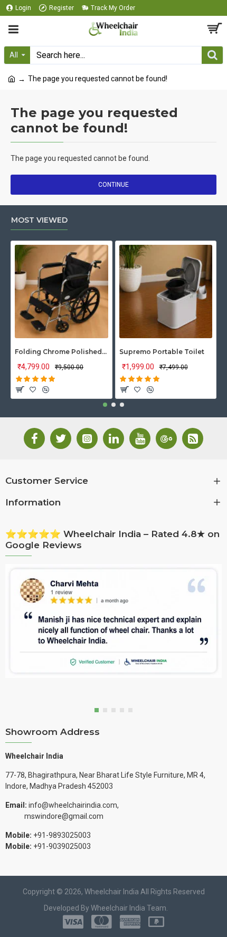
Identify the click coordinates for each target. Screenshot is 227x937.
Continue (113, 184)
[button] (105, 405)
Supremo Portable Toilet (161, 352)
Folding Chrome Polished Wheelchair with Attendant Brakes (61, 352)
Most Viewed (39, 220)
